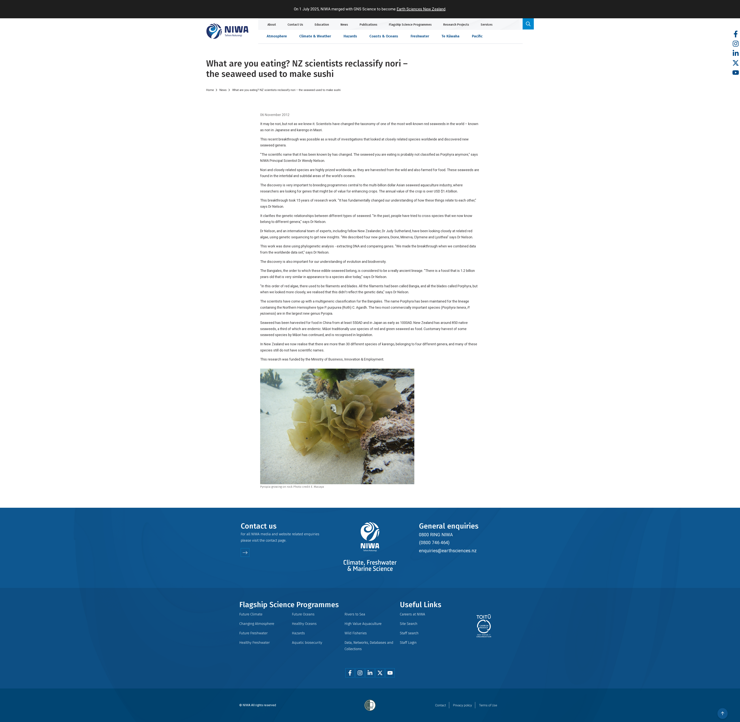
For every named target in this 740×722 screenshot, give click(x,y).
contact (271, 540)
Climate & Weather (315, 36)
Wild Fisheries (356, 633)
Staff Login (408, 642)
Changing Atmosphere (256, 623)
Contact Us (295, 24)
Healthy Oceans (304, 623)
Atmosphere (277, 36)
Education (322, 24)
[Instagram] (735, 44)
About (271, 24)
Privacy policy (462, 705)
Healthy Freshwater (254, 642)
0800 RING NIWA (436, 534)
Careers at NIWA (412, 614)
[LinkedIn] (735, 53)
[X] (735, 63)
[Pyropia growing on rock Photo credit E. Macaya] (370, 426)
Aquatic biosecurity (307, 642)
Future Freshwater (253, 633)
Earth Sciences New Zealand (421, 9)
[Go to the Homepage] (227, 31)
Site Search (408, 623)
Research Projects (456, 24)
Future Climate (250, 614)
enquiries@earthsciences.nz (448, 550)
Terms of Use (488, 705)
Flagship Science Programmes (410, 24)
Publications (368, 24)
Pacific (477, 36)
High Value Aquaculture (363, 623)
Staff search (409, 633)
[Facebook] (735, 34)
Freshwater (419, 36)
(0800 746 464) (434, 542)
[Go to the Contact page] (245, 552)
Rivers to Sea (355, 614)
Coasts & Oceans (383, 36)
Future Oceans (303, 614)
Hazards (350, 36)
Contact (440, 705)
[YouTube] (735, 72)
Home (210, 90)
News (344, 24)
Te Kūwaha (450, 36)
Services (487, 24)
